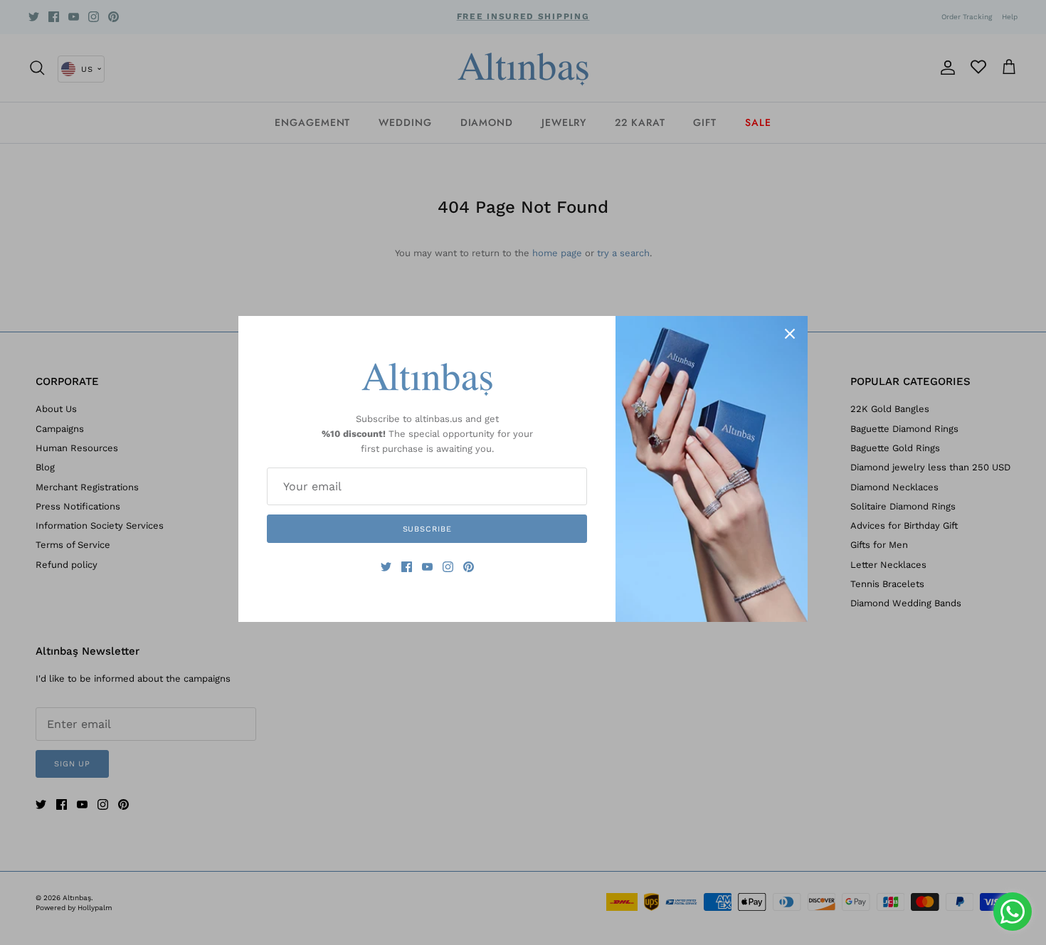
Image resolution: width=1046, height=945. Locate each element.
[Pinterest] (468, 566)
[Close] (789, 333)
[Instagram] (448, 566)
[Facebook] (406, 566)
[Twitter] (386, 566)
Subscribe (427, 529)
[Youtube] (427, 566)
